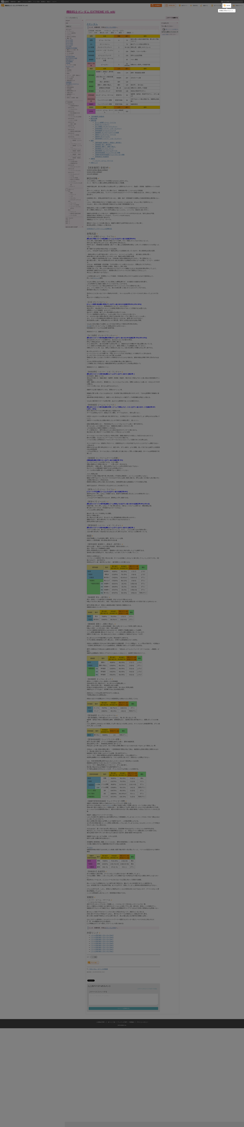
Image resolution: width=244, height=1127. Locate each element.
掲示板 (228, 5)
